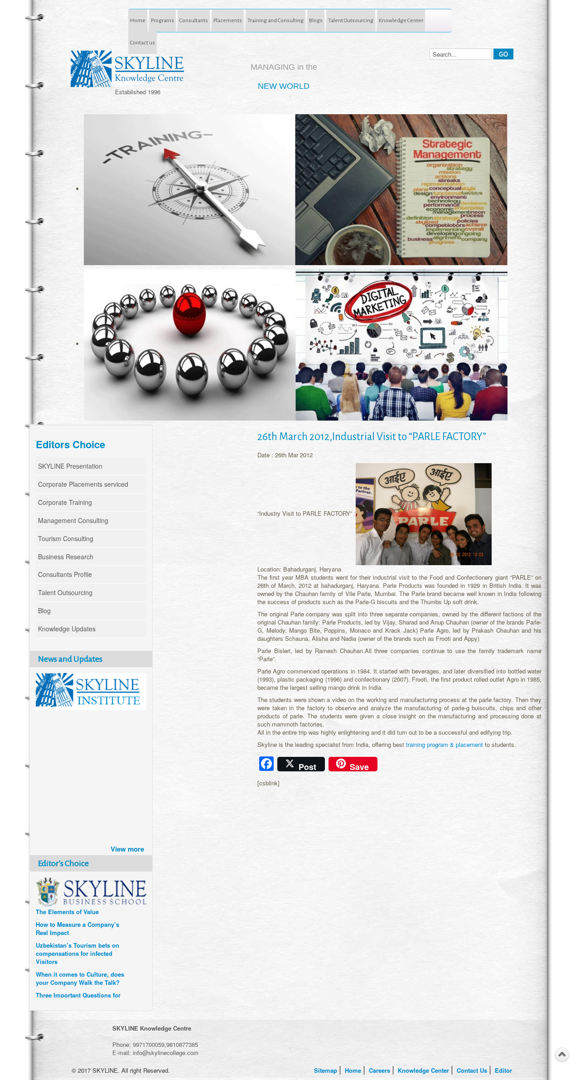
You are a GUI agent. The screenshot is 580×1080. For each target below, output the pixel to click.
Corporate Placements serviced (83, 484)
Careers (380, 1070)
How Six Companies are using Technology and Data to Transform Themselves (78, 929)
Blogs (316, 20)
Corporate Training (65, 502)
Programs (162, 20)
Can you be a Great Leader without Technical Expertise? (76, 983)
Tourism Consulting (65, 538)
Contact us (142, 42)
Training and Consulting (275, 20)
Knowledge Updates (67, 628)
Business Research (65, 556)
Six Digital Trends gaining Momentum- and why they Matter (72, 958)
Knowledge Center (401, 20)
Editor (504, 1070)
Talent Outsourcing (350, 20)
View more (127, 849)
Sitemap (326, 1070)
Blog (44, 610)
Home (137, 20)
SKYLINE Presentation (70, 465)
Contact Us (473, 1070)
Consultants (193, 20)
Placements (227, 20)
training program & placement (444, 744)
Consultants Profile (65, 574)
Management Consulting (73, 520)
